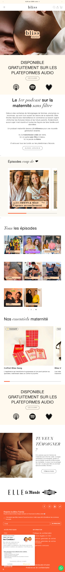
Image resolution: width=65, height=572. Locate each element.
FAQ (5, 533)
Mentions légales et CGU (42, 536)
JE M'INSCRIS (56, 523)
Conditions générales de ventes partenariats (44, 542)
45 (36, 309)
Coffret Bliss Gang (13, 368)
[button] (4, 7)
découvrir (32, 407)
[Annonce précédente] (3, 1)
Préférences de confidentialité (37, 568)
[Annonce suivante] (62, 1)
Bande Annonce (32, 148)
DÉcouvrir (32, 78)
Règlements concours (41, 545)
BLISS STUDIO (44, 565)
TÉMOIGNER (49, 471)
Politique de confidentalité (42, 533)
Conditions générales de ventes (44, 538)
